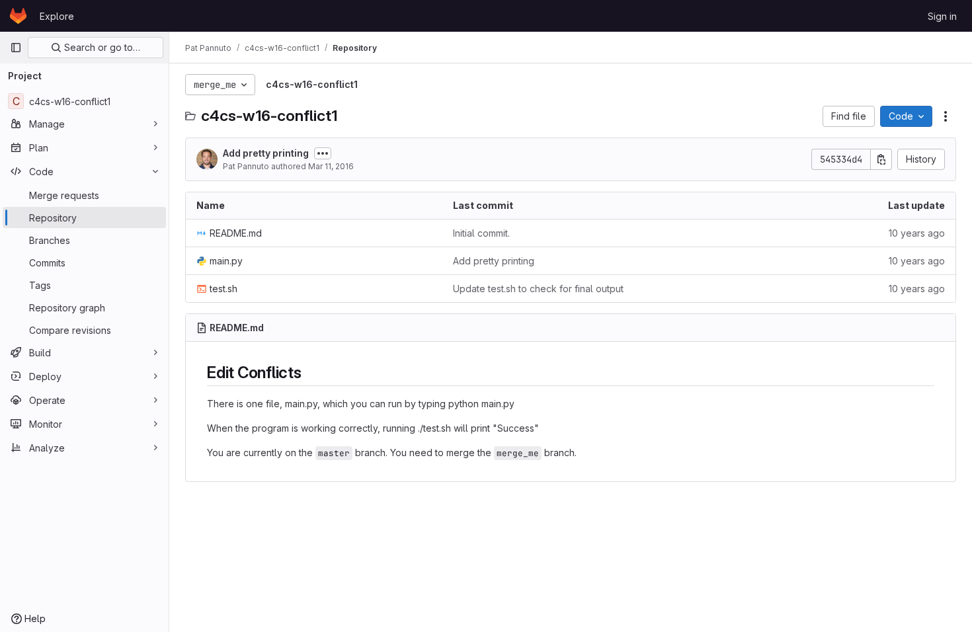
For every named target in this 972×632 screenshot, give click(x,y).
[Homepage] (18, 15)
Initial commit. (481, 233)
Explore (57, 16)
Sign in (942, 16)
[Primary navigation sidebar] (15, 47)
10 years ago (917, 233)
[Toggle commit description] (322, 153)
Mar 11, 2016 (331, 166)
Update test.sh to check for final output (538, 288)
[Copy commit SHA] (881, 159)
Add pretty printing (266, 153)
